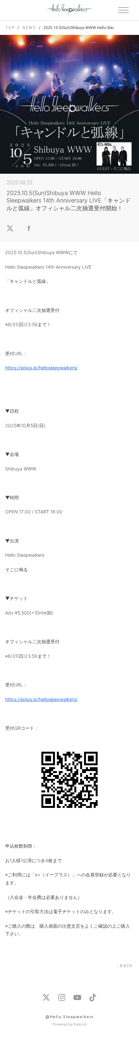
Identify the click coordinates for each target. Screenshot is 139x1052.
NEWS (29, 28)
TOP (10, 28)
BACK (126, 966)
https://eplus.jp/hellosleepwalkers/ (41, 367)
